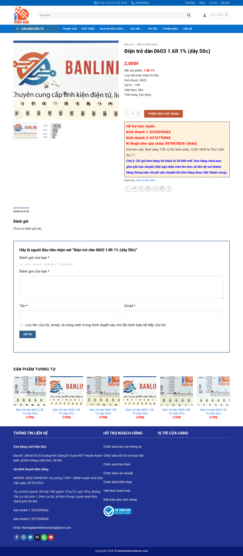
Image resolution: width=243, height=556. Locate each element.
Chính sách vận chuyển (118, 473)
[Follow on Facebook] (17, 537)
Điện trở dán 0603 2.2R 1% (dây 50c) (30, 411)
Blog (202, 2)
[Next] (111, 80)
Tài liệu (135, 28)
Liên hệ (213, 2)
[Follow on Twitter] (30, 537)
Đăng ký (225, 2)
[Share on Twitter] (135, 189)
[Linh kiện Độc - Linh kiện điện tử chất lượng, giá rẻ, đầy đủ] (22, 15)
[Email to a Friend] (141, 189)
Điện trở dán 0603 (147, 44)
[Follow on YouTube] (51, 537)
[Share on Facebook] (128, 189)
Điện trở (128, 44)
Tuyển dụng (170, 28)
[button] (205, 15)
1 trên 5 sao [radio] (20, 264)
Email (129, 306)
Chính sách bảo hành (116, 464)
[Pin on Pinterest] (148, 189)
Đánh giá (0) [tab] (21, 211)
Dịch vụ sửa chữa (111, 28)
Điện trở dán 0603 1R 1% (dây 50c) (213, 411)
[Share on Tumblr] (169, 189)
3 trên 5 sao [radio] (37, 264)
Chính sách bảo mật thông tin (122, 446)
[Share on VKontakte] (155, 189)
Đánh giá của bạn (34, 257)
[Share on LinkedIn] (162, 189)
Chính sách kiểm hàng (117, 482)
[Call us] (44, 537)
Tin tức (153, 28)
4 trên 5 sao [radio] (49, 264)
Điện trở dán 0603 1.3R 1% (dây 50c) (140, 411)
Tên (23, 306)
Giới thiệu (190, 2)
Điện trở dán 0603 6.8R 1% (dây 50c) (176, 411)
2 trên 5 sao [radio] (27, 264)
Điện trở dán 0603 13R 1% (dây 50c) (66, 411)
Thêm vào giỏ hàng (163, 113)
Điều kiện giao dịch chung (120, 499)
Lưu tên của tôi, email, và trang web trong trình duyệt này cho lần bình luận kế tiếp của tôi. (95, 325)
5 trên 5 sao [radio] (65, 264)
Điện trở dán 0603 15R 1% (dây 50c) (103, 411)
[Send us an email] (37, 537)
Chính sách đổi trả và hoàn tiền (123, 455)
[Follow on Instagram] (24, 537)
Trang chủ (70, 28)
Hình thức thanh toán (116, 490)
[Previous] (20, 80)
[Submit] (188, 15)
